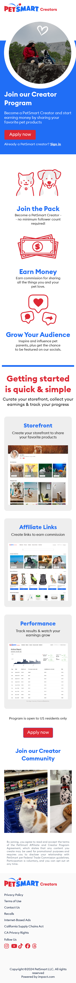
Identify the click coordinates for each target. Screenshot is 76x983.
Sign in (55, 144)
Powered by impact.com (38, 976)
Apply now (20, 134)
